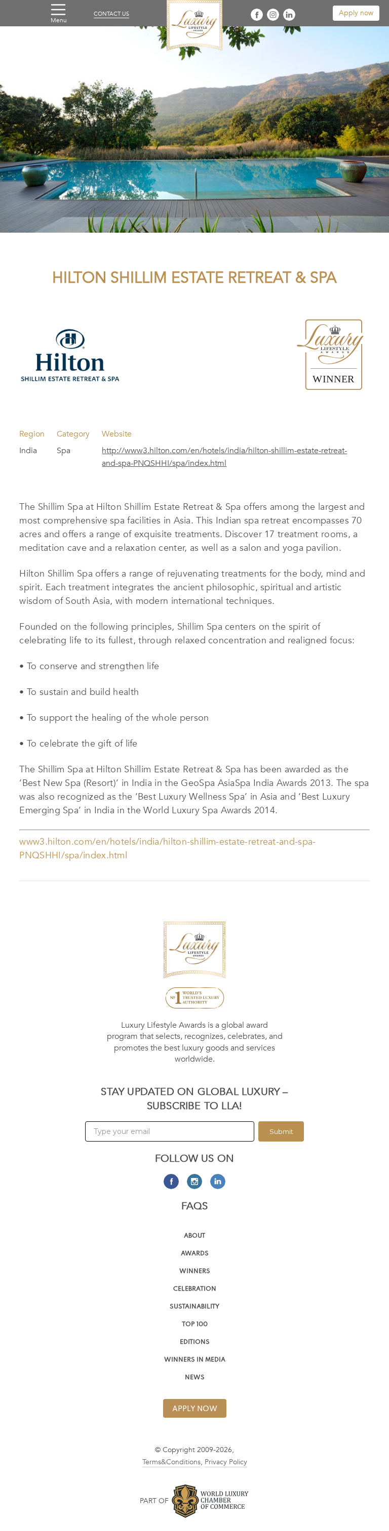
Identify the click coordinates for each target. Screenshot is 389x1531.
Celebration (194, 1289)
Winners (194, 1272)
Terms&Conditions (171, 1462)
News (195, 1378)
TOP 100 (195, 1325)
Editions (195, 1342)
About (194, 1236)
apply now (194, 1409)
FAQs (194, 1206)
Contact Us (111, 14)
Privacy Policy (226, 1462)
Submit (281, 1131)
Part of (154, 1501)
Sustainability (194, 1307)
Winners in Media (194, 1360)
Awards (195, 1254)
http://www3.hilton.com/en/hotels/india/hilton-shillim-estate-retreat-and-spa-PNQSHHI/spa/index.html (224, 457)
